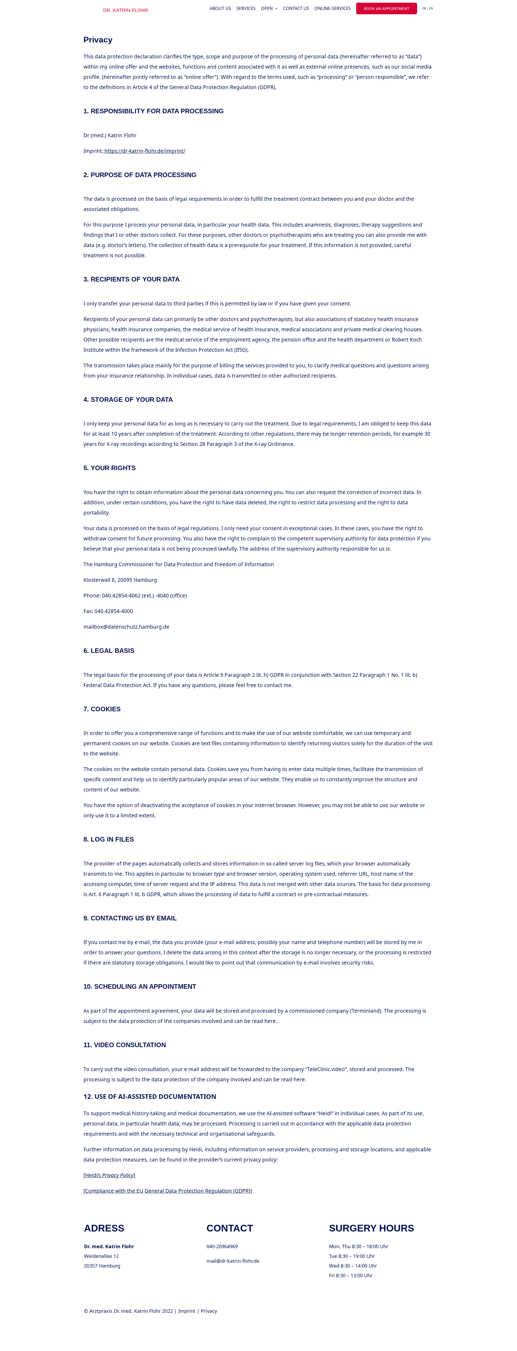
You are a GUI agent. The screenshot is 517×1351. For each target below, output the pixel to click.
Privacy (209, 1311)
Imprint (186, 1311)
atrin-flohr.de (221, 1275)
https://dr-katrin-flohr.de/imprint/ (144, 150)
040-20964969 (222, 1246)
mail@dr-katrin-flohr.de (233, 1261)
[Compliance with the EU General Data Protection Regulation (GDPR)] (167, 1190)
